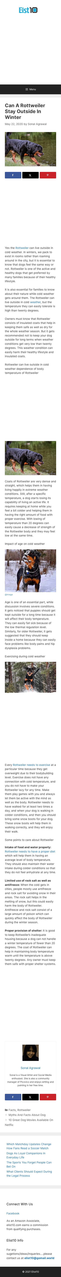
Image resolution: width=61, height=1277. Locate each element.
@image (9, 594)
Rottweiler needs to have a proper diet (30, 851)
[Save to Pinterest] (48, 175)
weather (35, 302)
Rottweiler (22, 248)
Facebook (13, 1213)
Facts (12, 1110)
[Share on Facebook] (13, 175)
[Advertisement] (30, 52)
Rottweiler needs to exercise (31, 765)
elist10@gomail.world (39, 1258)
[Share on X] (30, 175)
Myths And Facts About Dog (27, 1115)
